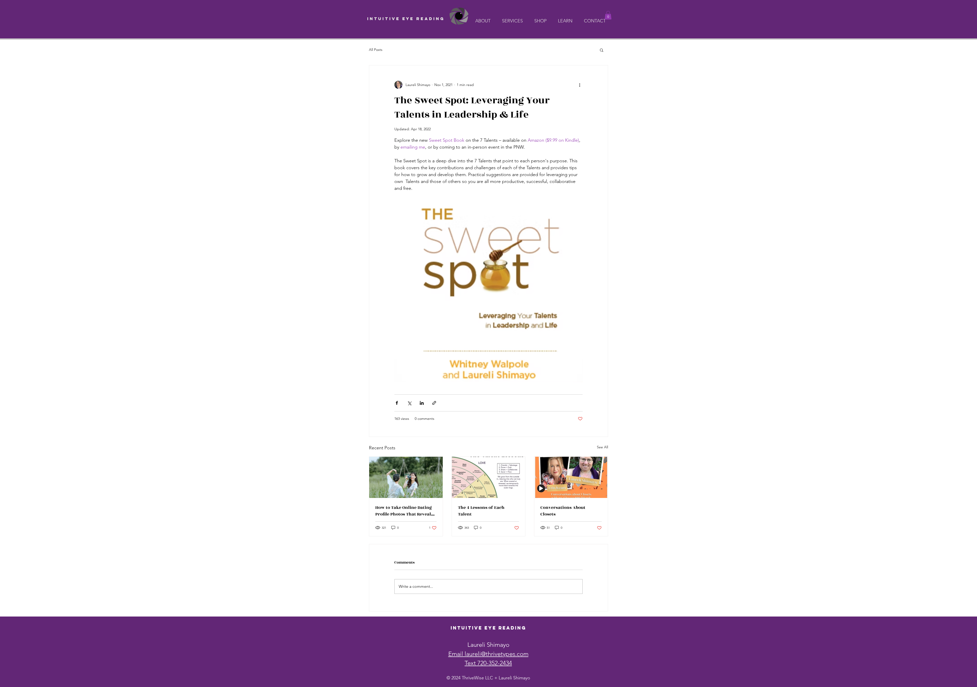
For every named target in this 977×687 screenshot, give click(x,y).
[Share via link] (434, 402)
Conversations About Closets (562, 511)
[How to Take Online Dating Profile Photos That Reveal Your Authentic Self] (406, 477)
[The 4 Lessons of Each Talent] (488, 477)
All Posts (375, 49)
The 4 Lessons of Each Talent (481, 511)
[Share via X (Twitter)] (409, 402)
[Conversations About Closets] (571, 477)
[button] (484, 21)
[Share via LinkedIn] (421, 402)
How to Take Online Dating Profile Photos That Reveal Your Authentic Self (403, 511)
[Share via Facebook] (396, 402)
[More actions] (580, 85)
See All (602, 447)
